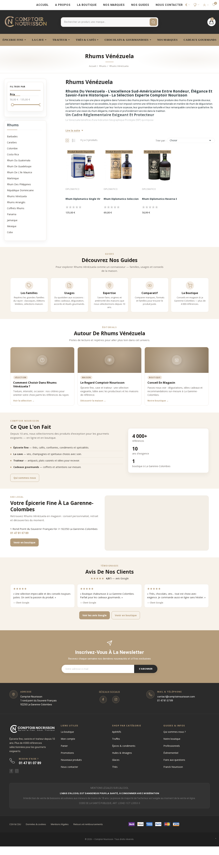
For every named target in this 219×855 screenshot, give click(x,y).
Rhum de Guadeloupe (19, 166)
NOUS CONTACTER (169, 4)
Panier (64, 745)
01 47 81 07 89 (19, 533)
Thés (115, 766)
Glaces (115, 759)
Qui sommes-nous (25, 477)
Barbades (12, 136)
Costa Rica (13, 154)
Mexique (11, 226)
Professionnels (171, 745)
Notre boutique (158, 400)
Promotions (67, 752)
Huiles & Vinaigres (122, 752)
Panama (11, 214)
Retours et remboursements (88, 824)
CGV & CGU (15, 824)
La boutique (67, 731)
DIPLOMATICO (72, 189)
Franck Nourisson (173, 766)
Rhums (13, 125)
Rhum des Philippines (19, 184)
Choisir (191, 140)
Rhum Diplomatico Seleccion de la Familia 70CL (132, 198)
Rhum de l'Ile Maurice (19, 172)
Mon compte (68, 738)
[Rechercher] (153, 22)
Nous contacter (69, 766)
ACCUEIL (42, 4)
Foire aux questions (174, 759)
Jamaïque (12, 220)
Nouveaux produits (71, 759)
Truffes (116, 738)
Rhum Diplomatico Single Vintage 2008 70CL (92, 198)
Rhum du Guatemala (18, 160)
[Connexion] (206, 5)
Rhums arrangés (16, 202)
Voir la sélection (23, 400)
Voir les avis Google (94, 615)
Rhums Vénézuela (17, 196)
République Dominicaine (20, 190)
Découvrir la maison (93, 400)
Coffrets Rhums (15, 208)
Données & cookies (36, 824)
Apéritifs (116, 731)
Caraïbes (12, 142)
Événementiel (170, 752)
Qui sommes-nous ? (174, 731)
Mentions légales (60, 824)
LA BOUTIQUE (87, 4)
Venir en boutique (24, 542)
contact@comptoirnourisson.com (176, 696)
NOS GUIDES (140, 4)
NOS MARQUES (114, 4)
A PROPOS (62, 4)
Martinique (13, 178)
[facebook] (103, 699)
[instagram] (115, 699)
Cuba (10, 232)
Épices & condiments (123, 745)
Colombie (12, 148)
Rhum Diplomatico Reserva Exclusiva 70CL (168, 198)
